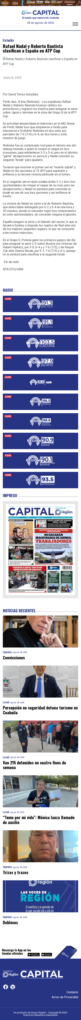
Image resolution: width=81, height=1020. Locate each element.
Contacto (72, 992)
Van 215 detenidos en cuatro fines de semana (34, 765)
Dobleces (10, 922)
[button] (75, 24)
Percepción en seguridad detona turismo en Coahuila (40, 710)
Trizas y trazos (15, 872)
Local (6, 702)
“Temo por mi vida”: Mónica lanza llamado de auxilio (39, 820)
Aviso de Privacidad (65, 997)
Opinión (7, 652)
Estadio (8, 40)
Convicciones (14, 657)
